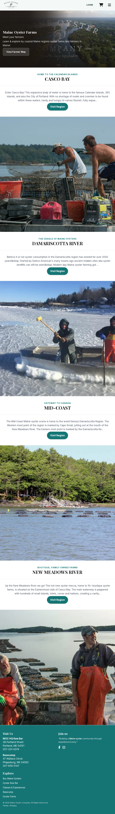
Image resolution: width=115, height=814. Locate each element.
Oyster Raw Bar (10, 783)
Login (90, 5)
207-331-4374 (11, 749)
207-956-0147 (11, 765)
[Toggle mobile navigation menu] (109, 5)
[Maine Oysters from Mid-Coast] (57, 503)
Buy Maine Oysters (12, 778)
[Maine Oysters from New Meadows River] (57, 667)
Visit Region (57, 106)
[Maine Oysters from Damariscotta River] (57, 338)
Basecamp (8, 792)
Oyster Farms (9, 796)
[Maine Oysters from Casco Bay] (57, 174)
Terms (5, 806)
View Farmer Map (16, 51)
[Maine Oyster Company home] (11, 5)
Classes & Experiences (14, 787)
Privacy (13, 806)
